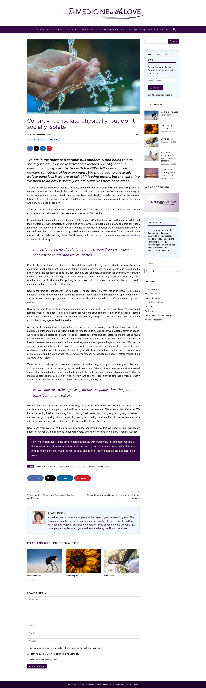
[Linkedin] (43, 148)
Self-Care (126, 29)
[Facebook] (30, 148)
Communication (151, 289)
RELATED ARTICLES (38, 543)
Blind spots (109, 576)
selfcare (91, 466)
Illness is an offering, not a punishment (168, 172)
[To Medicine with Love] (103, 13)
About (50, 29)
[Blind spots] (122, 561)
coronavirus (133, 235)
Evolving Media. (132, 684)
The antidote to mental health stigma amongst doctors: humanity (113, 497)
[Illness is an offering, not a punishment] (151, 173)
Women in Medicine (158, 29)
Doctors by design (74, 576)
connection (40, 466)
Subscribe (155, 88)
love (74, 466)
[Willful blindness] (45, 561)
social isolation (104, 466)
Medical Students (109, 29)
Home (40, 29)
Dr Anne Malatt (37, 134)
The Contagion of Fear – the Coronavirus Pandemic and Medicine (51, 497)
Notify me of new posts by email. (44, 659)
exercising (102, 413)
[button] (174, 29)
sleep (58, 417)
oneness (82, 466)
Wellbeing (139, 29)
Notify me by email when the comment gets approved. (54, 653)
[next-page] (33, 581)
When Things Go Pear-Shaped (158, 315)
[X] (36, 148)
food (69, 413)
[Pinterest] (49, 148)
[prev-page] (29, 581)
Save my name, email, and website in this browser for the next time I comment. (66, 647)
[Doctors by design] (83, 561)
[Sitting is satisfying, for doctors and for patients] (151, 156)
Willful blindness (34, 576)
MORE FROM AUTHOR (65, 543)
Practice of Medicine (67, 29)
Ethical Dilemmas (152, 293)
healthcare (64, 466)
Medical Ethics (89, 29)
